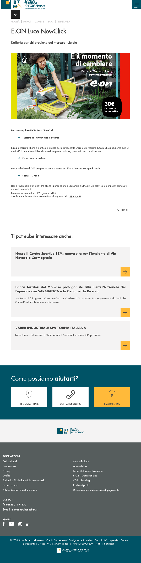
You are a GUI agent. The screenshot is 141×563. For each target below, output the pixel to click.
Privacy (6, 471)
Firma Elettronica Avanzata (100, 471)
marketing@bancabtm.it (24, 509)
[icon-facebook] (4, 524)
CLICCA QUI (75, 196)
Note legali (109, 543)
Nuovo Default (94, 461)
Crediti (97, 543)
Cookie (6, 475)
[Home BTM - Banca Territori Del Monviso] (23, 4)
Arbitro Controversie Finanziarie (33, 490)
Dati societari (10, 461)
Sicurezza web (10, 485)
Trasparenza (9, 466)
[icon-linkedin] (28, 524)
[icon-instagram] (20, 524)
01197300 (20, 504)
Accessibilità (80, 466)
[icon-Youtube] (11, 524)
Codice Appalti (94, 485)
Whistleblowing (94, 480)
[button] (136, 4)
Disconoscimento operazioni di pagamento (96, 490)
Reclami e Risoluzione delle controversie (24, 480)
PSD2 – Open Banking (98, 475)
